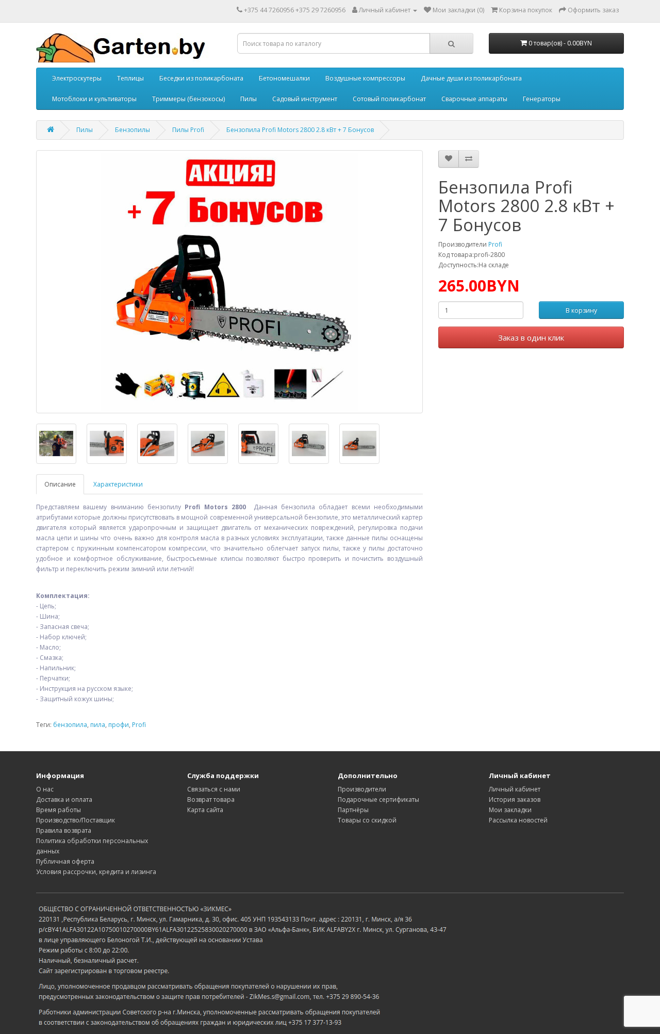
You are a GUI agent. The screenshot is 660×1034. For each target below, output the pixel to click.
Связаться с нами (213, 789)
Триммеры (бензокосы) (188, 98)
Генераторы (541, 98)
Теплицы (130, 78)
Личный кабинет (514, 789)
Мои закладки (510, 809)
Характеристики (118, 484)
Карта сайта (205, 809)
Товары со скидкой (367, 820)
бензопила (70, 724)
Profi (495, 244)
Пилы (248, 98)
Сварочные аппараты (474, 98)
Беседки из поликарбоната (201, 78)
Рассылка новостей (518, 820)
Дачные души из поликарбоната (471, 78)
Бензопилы (132, 129)
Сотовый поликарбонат (389, 98)
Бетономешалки (284, 78)
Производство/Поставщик (75, 820)
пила (97, 724)
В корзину (581, 310)
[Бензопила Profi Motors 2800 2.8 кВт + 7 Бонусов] (229, 281)
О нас (45, 789)
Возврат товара (211, 799)
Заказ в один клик (531, 337)
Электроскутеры (77, 78)
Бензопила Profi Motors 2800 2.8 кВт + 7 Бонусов (300, 129)
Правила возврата (63, 830)
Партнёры (353, 809)
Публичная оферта (65, 861)
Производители (362, 789)
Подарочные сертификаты (378, 799)
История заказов (514, 799)
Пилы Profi (188, 129)
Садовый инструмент (304, 98)
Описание (60, 484)
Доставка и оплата (64, 799)
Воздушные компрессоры (365, 78)
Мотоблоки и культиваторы (94, 98)
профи (118, 724)
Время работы (58, 809)
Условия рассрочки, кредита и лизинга (96, 871)
